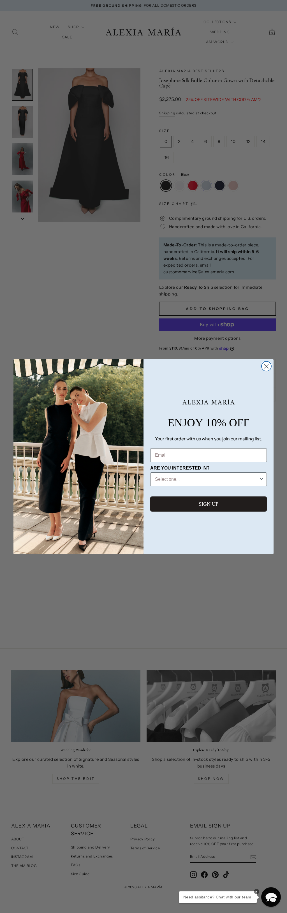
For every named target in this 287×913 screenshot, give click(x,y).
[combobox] (207, 479)
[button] (271, 897)
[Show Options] (261, 479)
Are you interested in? (180, 468)
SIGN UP (208, 504)
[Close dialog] (266, 366)
